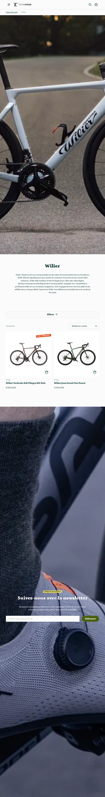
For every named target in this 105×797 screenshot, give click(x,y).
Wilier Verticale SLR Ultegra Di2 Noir (26, 383)
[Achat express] (46, 372)
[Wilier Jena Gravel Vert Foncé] (76, 353)
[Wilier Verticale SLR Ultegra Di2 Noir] (28, 353)
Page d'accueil (11, 12)
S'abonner (90, 619)
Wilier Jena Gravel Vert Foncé (69, 383)
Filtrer (50, 314)
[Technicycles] (22, 4)
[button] (90, 5)
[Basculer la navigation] (9, 5)
